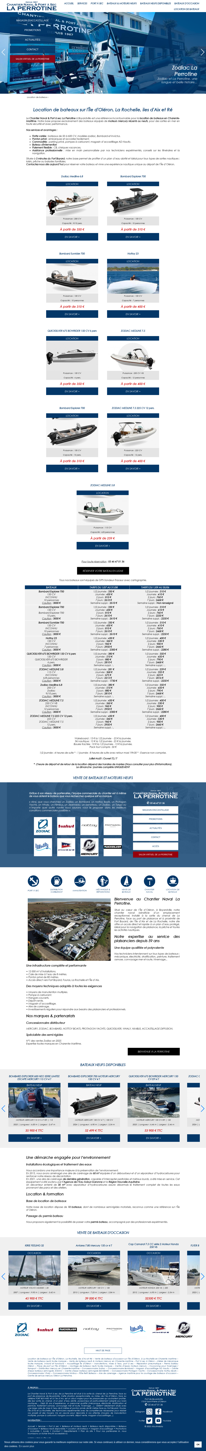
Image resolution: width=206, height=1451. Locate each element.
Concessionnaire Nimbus (65, 1373)
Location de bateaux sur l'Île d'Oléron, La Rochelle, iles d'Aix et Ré (60, 1358)
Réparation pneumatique (149, 1363)
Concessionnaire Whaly (39, 1373)
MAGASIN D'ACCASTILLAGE (32, 20)
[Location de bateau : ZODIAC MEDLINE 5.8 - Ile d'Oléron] (103, 524)
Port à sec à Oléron (145, 1361)
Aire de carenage (107, 1373)
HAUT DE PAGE (103, 1350)
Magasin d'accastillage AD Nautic (152, 1368)
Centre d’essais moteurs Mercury (131, 1366)
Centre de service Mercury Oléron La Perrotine (50, 1375)
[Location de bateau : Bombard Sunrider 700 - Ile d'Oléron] (72, 292)
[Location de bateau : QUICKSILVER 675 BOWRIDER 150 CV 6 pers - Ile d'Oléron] (72, 370)
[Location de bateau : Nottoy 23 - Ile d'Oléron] (133, 292)
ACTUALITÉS (32, 40)
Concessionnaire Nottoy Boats (161, 1371)
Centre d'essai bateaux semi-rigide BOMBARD (87, 1371)
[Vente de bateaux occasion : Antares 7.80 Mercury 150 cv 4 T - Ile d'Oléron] (34, 1284)
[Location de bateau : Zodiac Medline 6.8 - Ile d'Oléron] (72, 215)
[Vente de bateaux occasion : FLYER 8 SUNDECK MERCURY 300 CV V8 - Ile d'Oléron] (154, 1284)
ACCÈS (155, 846)
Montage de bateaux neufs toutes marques (91, 1366)
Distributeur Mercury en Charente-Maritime (59, 1368)
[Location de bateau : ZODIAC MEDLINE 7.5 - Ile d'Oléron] (133, 370)
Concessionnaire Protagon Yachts (128, 1371)
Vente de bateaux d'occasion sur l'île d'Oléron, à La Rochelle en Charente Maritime (135, 1358)
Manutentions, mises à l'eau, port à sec (114, 1363)
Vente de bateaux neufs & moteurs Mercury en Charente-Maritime (101, 1361)
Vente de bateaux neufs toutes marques (47, 1361)
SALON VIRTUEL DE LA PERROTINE (32, 59)
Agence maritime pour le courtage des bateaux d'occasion (148, 1373)
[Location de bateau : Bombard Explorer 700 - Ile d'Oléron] (133, 215)
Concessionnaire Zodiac (93, 1368)
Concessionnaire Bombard (120, 1368)
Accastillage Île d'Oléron (79, 1363)
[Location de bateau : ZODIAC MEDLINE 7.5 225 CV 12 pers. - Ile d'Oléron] (133, 447)
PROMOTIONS (32, 30)
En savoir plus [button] (26, 1446)
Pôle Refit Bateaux (87, 1373)
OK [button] (198, 1444)
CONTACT (32, 49)
